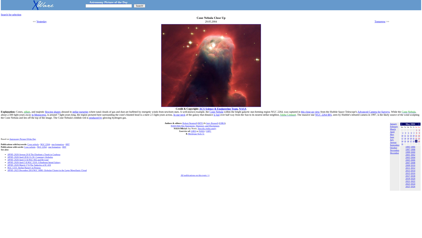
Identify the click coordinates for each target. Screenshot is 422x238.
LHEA (193, 131)
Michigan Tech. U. (196, 134)
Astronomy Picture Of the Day (22, 139)
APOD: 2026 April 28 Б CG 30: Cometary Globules (30, 157)
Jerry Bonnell (212, 123)
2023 (408, 184)
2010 (413, 165)
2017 (408, 176)
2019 (408, 178)
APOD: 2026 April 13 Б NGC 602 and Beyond (27, 160)
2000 (413, 152)
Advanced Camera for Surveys (374, 111)
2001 (408, 155)
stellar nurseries (80, 111)
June (392, 137)
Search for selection (11, 14)
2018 (413, 176)
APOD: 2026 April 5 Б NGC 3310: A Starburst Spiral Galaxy (33, 162)
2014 (413, 170)
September (394, 145)
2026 (413, 186)
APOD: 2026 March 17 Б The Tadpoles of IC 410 (29, 165)
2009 (408, 165)
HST (68, 144)
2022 (413, 181)
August (393, 142)
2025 (408, 186)
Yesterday (41, 21)
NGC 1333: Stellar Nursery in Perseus (24, 167)
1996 (413, 147)
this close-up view (310, 111)
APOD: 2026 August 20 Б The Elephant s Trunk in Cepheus (33, 154)
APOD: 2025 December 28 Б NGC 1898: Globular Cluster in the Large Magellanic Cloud (47, 170)
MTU (200, 123)
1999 (408, 152)
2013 (408, 170)
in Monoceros (39, 114)
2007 (408, 162)
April (392, 132)
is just (217, 114)
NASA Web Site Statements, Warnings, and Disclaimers (195, 126)
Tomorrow (380, 21)
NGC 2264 (45, 144)
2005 (408, 160)
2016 (413, 173)
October (393, 147)
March (393, 129)
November (394, 150)
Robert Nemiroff (189, 123)
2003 (408, 157)
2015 (408, 173)
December (394, 153)
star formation (58, 144)
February (394, 126)
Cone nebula (33, 144)
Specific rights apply (207, 128)
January (393, 124)
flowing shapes (53, 111)
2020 (413, 178)
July (392, 140)
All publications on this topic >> (195, 175)
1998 (413, 149)
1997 (408, 149)
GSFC (208, 131)
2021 (408, 181)
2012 (413, 168)
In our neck (179, 114)
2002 (413, 155)
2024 (413, 184)
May (392, 134)
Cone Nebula (216, 111)
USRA (222, 123)
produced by (95, 117)
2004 (413, 157)
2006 (413, 160)
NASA (242, 108)
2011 (408, 168)
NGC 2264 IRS (323, 114)
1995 (408, 147)
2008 (413, 162)
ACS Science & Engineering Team (218, 108)
